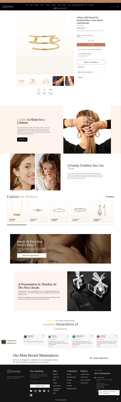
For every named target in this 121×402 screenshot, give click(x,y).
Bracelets (36, 5)
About (69, 5)
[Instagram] (35, 391)
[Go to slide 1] (69, 349)
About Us (55, 374)
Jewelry (55, 383)
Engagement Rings (71, 388)
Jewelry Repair (57, 385)
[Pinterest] (44, 391)
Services (64, 5)
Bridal (31, 5)
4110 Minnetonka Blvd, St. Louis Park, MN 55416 (104, 380)
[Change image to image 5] (70, 81)
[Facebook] (40, 391)
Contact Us (91, 5)
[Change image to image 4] (58, 81)
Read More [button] (50, 346)
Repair (59, 5)
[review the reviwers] (43, 336)
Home (27, 5)
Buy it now (91, 44)
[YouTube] (31, 391)
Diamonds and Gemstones (78, 5)
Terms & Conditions (85, 380)
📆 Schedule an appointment (60, 8)
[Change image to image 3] (46, 81)
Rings (42, 5)
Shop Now (22, 139)
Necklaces (53, 5)
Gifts (86, 5)
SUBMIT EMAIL (40, 386)
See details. (101, 30)
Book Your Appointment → (32, 255)
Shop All (69, 374)
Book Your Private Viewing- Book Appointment (60, 1)
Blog (54, 380)
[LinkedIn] (31, 395)
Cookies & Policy (85, 374)
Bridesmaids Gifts (71, 377)
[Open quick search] (110, 6)
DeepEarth (63, 399)
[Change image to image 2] (33, 81)
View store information (82, 56)
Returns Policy (84, 383)
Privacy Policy (84, 377)
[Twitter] (48, 391)
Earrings (47, 5)
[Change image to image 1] (21, 81)
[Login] (114, 6)
